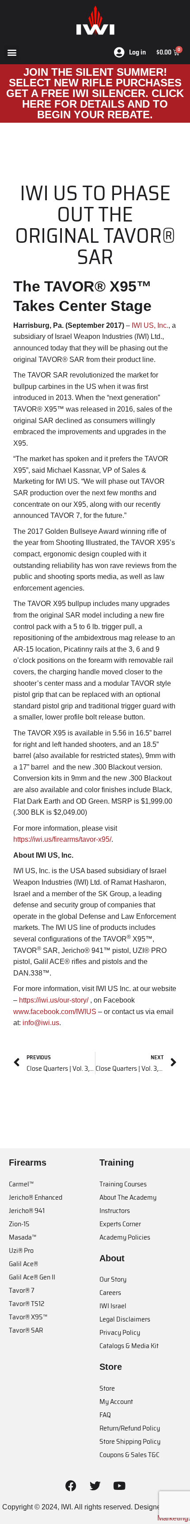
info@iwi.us (41, 1022)
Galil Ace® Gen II (32, 1277)
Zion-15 (19, 1223)
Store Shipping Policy (129, 1441)
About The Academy (127, 1197)
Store (107, 1388)
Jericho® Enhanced (35, 1197)
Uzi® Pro (21, 1250)
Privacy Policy (119, 1332)
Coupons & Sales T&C (129, 1454)
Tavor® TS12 (26, 1303)
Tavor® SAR (26, 1330)
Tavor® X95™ (28, 1316)
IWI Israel (112, 1305)
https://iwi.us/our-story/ (52, 1000)
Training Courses (123, 1184)
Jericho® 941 (27, 1210)
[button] (11, 52)
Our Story (112, 1279)
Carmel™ (21, 1184)
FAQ (105, 1414)
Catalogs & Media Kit (129, 1345)
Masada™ (22, 1237)
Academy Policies (124, 1237)
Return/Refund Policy (129, 1428)
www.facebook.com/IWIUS (54, 1011)
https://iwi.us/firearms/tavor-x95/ (62, 839)
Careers (110, 1292)
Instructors (114, 1210)
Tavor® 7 (21, 1290)
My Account (116, 1401)
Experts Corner (120, 1223)
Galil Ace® (23, 1263)
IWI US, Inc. (150, 325)
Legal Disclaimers (124, 1319)
